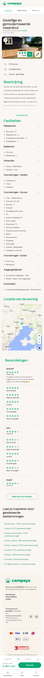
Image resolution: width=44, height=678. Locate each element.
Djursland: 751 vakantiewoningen (17, 550)
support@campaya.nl (15, 589)
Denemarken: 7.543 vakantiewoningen (20, 524)
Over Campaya (10, 594)
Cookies (8, 599)
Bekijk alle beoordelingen (22, 496)
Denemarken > (7, 31)
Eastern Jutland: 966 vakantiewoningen (20, 540)
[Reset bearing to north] (39, 342)
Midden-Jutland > (16, 31)
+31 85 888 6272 (19, 587)
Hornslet (24, 31)
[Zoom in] (39, 335)
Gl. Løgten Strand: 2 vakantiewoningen (20, 564)
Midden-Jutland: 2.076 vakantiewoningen (21, 545)
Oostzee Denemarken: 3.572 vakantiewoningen (16, 534)
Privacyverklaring (11, 597)
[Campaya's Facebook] (31, 617)
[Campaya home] (12, 3)
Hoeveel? (28, 659)
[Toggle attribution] (39, 347)
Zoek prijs (30, 665)
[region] (22, 48)
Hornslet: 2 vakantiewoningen (16, 559)
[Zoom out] (39, 339)
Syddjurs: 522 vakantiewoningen (17, 555)
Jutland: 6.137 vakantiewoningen (17, 528)
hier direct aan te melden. (14, 616)
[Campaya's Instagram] (36, 617)
